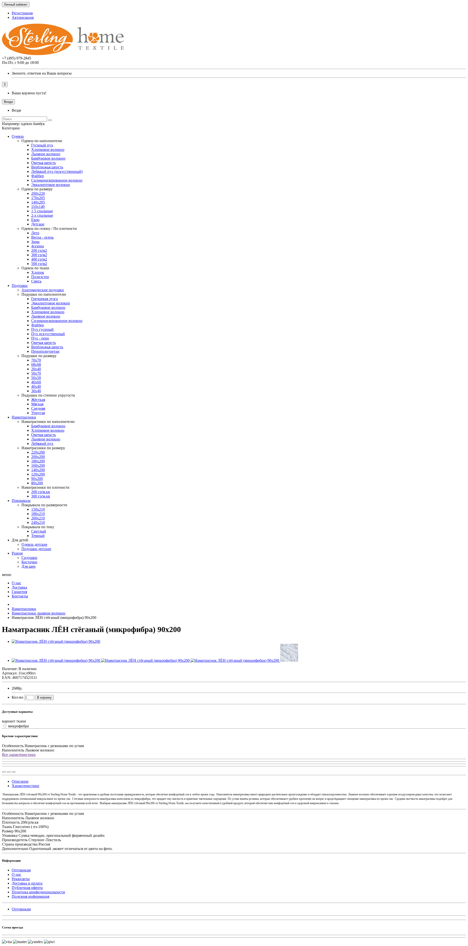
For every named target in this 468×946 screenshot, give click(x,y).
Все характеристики (19, 754)
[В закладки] (9, 772)
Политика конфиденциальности (38, 892)
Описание (20, 781)
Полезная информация (30, 896)
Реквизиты (21, 879)
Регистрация (22, 13)
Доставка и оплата (27, 883)
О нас (16, 874)
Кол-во (17, 697)
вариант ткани (14, 721)
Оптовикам (21, 870)
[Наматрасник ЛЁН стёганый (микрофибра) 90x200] (56, 641)
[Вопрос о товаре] (4, 772)
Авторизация (23, 17)
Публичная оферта (27, 888)
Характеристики (25, 786)
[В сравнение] (14, 772)
